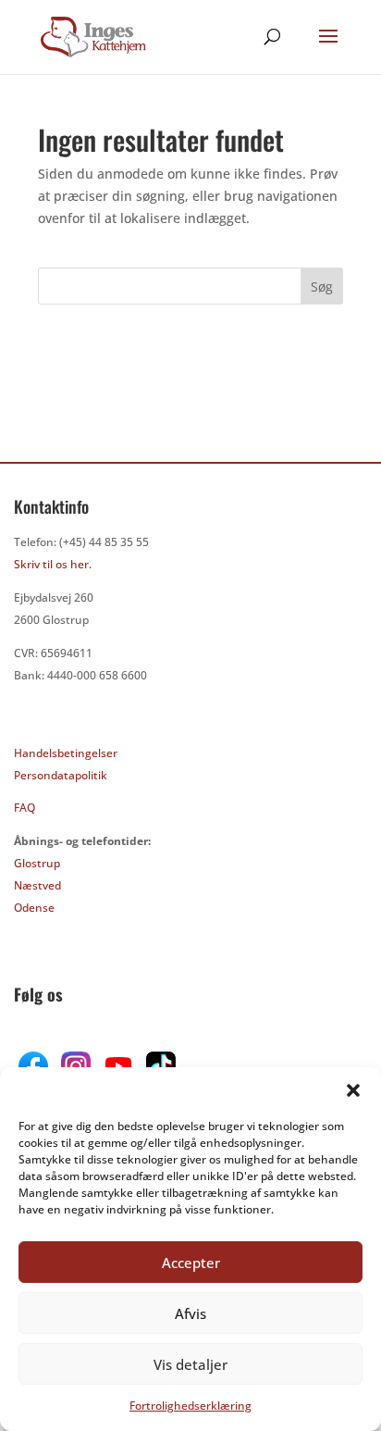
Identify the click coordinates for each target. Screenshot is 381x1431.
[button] (353, 1090)
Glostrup (37, 863)
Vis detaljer (190, 1364)
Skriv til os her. (53, 564)
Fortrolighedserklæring (190, 1405)
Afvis (190, 1313)
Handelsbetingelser (65, 753)
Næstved (37, 885)
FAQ (24, 807)
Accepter (191, 1262)
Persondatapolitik (60, 775)
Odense (34, 907)
